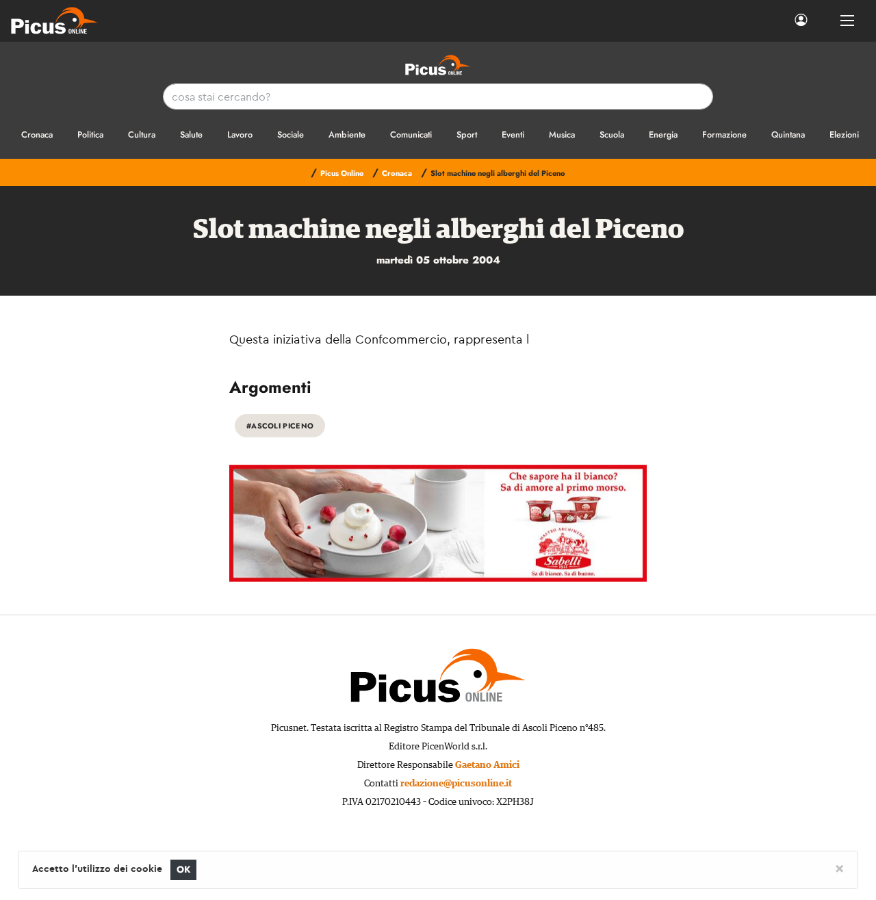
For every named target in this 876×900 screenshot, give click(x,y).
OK (184, 869)
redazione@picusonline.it (456, 783)
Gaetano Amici (487, 765)
